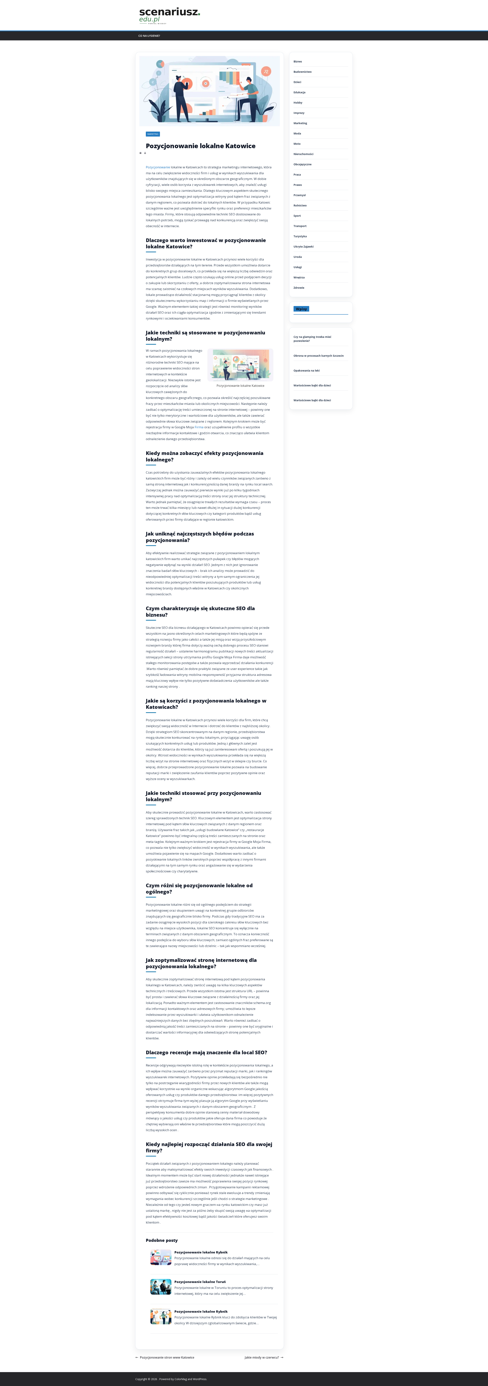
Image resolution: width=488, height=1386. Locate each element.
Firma (199, 427)
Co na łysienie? (149, 36)
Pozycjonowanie (158, 167)
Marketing (152, 134)
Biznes (298, 61)
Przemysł (300, 195)
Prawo (298, 185)
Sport (297, 215)
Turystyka (300, 236)
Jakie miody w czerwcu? (262, 1357)
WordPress (199, 1379)
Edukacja (299, 92)
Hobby (298, 102)
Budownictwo (303, 72)
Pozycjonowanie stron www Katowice (167, 1357)
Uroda (298, 257)
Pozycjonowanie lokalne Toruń (200, 1282)
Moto (297, 143)
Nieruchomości (303, 154)
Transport (300, 226)
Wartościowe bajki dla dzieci (312, 385)
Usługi (298, 267)
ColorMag (181, 1379)
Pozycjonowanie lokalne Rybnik (201, 1252)
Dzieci (297, 82)
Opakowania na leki (307, 370)
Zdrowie (299, 287)
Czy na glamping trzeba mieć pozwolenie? (312, 339)
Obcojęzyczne (302, 164)
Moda (297, 133)
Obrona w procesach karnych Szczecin (319, 355)
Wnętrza (299, 277)
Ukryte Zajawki (304, 246)
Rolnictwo (300, 205)
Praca (297, 174)
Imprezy (299, 113)
